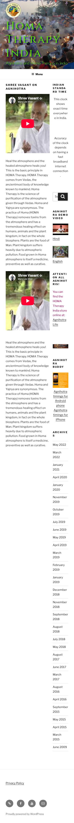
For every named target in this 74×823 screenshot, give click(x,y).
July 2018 (59, 639)
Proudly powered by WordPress (25, 813)
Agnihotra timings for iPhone (60, 414)
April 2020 (60, 477)
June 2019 (59, 529)
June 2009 (60, 747)
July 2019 (59, 522)
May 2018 (59, 647)
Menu (39, 74)
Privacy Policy (15, 783)
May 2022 (59, 444)
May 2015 (59, 719)
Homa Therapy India (33, 40)
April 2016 (60, 699)
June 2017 (59, 667)
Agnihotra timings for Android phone (60, 398)
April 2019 (60, 545)
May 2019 (59, 537)
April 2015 (60, 727)
